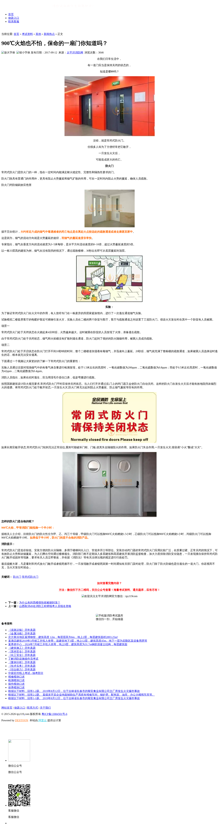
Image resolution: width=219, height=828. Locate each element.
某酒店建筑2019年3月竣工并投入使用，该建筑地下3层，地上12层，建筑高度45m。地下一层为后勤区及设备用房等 (77, 640)
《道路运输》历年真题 (22, 629)
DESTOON (21, 720)
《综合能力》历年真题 (22, 669)
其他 (38, 34)
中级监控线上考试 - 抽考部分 (25, 673)
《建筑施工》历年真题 (22, 647)
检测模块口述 (16, 680)
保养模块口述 (16, 687)
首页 (11, 14)
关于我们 (45, 707)
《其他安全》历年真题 (22, 651)
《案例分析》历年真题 (22, 662)
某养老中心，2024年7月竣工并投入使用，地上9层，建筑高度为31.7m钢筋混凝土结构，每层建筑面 (67, 644)
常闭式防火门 (30, 576)
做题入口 (13, 17)
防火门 (17, 576)
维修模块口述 (16, 676)
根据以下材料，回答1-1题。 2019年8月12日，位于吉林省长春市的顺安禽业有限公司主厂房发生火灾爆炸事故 (74, 698)
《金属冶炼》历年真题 (22, 633)
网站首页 (6, 707)
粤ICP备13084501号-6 (54, 714)
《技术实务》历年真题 (22, 665)
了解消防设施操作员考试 (23, 658)
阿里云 (42, 720)
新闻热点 (49, 34)
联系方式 (32, 707)
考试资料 (27, 34)
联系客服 (13, 21)
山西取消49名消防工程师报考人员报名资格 (45, 606)
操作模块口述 (16, 683)
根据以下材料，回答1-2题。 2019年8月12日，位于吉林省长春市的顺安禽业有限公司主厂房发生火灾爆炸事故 (74, 691)
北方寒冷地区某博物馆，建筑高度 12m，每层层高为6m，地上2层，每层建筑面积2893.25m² (63, 637)
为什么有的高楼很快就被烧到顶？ (39, 602)
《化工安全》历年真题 (22, 655)
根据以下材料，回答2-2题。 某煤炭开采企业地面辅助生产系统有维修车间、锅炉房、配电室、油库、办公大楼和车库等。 (81, 694)
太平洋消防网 (75, 52)
